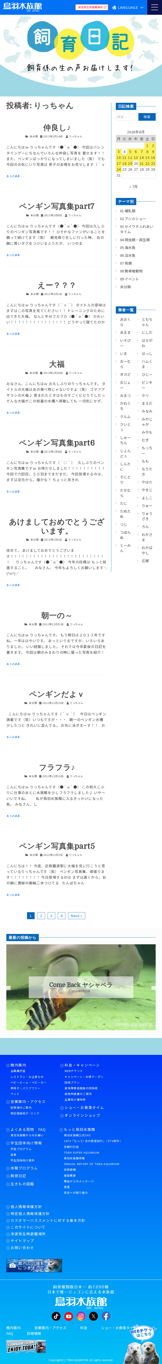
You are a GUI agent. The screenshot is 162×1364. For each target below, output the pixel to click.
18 (124, 163)
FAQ (9, 1333)
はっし (147, 353)
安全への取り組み (76, 1193)
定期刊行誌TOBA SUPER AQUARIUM (82, 1149)
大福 (57, 364)
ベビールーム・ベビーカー (29, 1082)
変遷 (67, 1187)
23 (153, 163)
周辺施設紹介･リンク (25, 1113)
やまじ (147, 489)
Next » (76, 915)
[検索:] (136, 116)
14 (142, 157)
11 (124, 157)
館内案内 (18, 1065)
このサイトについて (28, 1227)
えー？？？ (57, 285)
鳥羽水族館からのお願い (27, 1135)
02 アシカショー (133, 218)
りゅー (147, 505)
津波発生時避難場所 (28, 1233)
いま (123, 353)
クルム (125, 416)
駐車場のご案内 (21, 1108)
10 (119, 157)
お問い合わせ (22, 1247)
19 (130, 163)
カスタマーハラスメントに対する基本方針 (48, 1220)
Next (153, 988)
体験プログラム (24, 1167)
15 (147, 157)
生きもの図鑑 (22, 1183)
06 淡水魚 (127, 255)
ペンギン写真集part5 (57, 846)
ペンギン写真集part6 (57, 443)
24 (119, 169)
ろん (145, 526)
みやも (147, 432)
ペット (15, 1094)
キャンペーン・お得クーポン (84, 1077)
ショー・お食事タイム (84, 1107)
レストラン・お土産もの (27, 1077)
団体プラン (72, 1082)
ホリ (145, 395)
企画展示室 (18, 1071)
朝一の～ (57, 615)
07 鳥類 (126, 263)
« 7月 (133, 186)
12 (130, 157)
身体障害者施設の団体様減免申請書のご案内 (81, 1091)
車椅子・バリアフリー (26, 1088)
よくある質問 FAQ (28, 1129)
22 (147, 163)
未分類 (34, 136)
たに (123, 503)
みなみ (147, 411)
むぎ (145, 439)
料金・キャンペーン (82, 1065)
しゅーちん (125, 440)
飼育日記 (18, 1175)
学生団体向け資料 (23, 1160)
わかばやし (147, 550)
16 (153, 157)
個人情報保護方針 (26, 1206)
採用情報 (70, 1170)
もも (145, 461)
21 (142, 163)
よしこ (147, 497)
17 (119, 163)
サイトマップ (22, 1240)
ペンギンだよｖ (57, 694)
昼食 (14, 1155)
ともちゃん (147, 322)
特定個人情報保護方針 (30, 1213)
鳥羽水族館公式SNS (77, 1135)
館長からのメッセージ (79, 1181)
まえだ (147, 403)
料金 (83, 1327)
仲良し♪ (57, 127)
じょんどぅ (125, 453)
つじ (123, 524)
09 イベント (129, 278)
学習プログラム (21, 1149)
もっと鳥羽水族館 (79, 1129)
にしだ (147, 332)
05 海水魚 (127, 247)
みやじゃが (147, 422)
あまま (125, 332)
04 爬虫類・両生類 (135, 239)
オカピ (125, 374)
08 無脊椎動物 (131, 270)
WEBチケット (74, 1071)
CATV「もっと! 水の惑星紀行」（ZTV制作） (93, 1141)
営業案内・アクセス (28, 1101)
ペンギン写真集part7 (57, 206)
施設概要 (70, 1175)
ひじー (147, 374)
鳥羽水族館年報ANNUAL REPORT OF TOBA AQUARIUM (92, 1161)
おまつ (125, 395)
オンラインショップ (82, 1115)
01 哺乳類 (127, 210)
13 (136, 157)
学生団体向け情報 (26, 1142)
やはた (147, 481)
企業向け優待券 (75, 1099)
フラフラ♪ (57, 767)
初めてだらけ (81, 985)
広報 (145, 560)
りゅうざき (147, 516)
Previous (3, 988)
